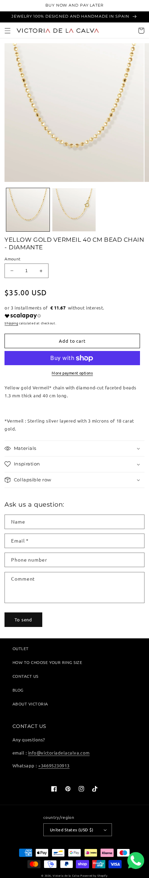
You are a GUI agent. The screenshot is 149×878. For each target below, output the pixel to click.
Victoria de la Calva (66, 875)
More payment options (72, 373)
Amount (12, 258)
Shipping (11, 323)
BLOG (18, 690)
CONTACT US (25, 676)
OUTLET (20, 648)
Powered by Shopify (93, 875)
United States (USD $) (71, 829)
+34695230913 (53, 765)
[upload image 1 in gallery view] (28, 209)
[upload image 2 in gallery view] (74, 209)
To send (23, 619)
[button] (8, 30)
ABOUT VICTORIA (30, 703)
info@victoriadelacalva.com (59, 753)
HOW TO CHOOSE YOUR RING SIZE (47, 662)
